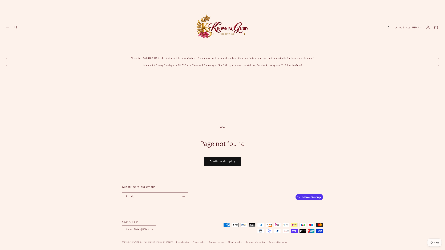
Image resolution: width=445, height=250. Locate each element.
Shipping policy (235, 242)
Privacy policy (199, 242)
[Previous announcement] (7, 58)
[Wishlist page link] (388, 27)
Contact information (255, 242)
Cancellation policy (278, 242)
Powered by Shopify (163, 241)
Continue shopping (222, 161)
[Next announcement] (438, 58)
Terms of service (217, 242)
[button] (8, 27)
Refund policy (182, 242)
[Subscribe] (184, 196)
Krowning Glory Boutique (142, 241)
